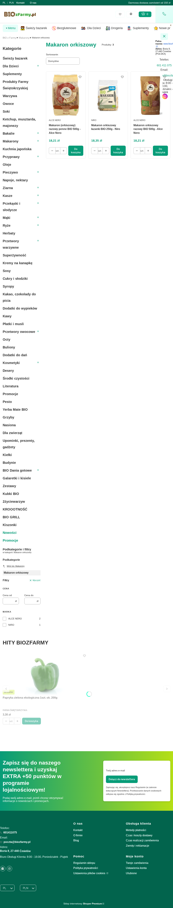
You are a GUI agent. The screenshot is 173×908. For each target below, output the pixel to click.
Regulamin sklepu (84, 862)
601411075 (10, 832)
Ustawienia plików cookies (89, 873)
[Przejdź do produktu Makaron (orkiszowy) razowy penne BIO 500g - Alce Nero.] (66, 95)
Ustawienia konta (136, 868)
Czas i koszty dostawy (139, 835)
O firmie (78, 835)
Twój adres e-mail (115, 770)
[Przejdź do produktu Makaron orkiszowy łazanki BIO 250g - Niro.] (108, 95)
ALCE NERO (15, 618)
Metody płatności (136, 830)
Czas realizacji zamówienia (142, 840)
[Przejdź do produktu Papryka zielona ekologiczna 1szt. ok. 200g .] (45, 674)
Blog (76, 840)
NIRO (11, 624)
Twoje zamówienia (137, 862)
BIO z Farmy (9, 37)
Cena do (28, 595)
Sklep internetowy (82, 903)
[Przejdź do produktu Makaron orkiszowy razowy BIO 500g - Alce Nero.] (150, 95)
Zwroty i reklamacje (137, 845)
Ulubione (131, 873)
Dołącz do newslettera (122, 779)
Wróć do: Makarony (15, 566)
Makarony (24, 37)
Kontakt (20, 2)
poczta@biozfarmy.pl (17, 842)
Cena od (7, 595)
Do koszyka (76, 151)
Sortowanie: (52, 54)
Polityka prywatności (85, 868)
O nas (33, 2)
